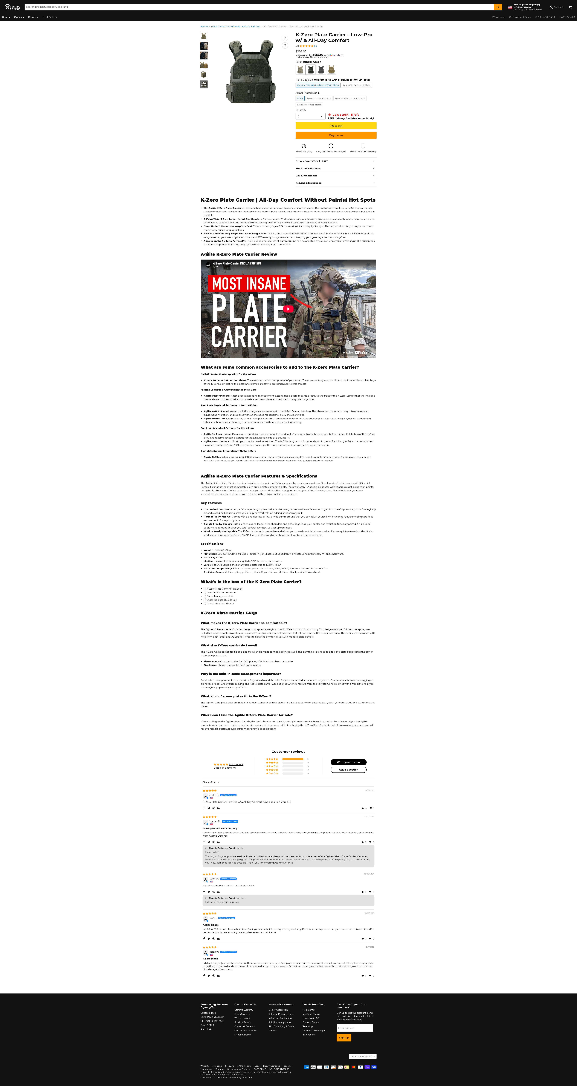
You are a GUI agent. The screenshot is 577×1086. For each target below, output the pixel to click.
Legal (257, 1066)
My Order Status (311, 1014)
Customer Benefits (244, 1026)
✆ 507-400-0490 (545, 17)
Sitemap (220, 1069)
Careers (272, 1030)
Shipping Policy (242, 1034)
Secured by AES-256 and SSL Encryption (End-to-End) (226, 1077)
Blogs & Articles (242, 1014)
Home (204, 26)
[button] (306, 46)
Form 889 (205, 1029)
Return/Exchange (271, 1066)
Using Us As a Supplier (212, 1017)
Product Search (242, 1022)
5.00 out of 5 (236, 764)
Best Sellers (50, 17)
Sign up (344, 1037)
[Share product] (285, 38)
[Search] (498, 7)
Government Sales (520, 17)
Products (229, 1066)
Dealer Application (278, 1010)
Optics (18, 17)
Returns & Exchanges (313, 1030)
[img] (210, 790)
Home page (206, 1069)
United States (361, 1056)
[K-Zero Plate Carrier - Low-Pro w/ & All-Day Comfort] (204, 36)
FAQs (240, 1066)
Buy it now (336, 135)
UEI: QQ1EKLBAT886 (211, 1021)
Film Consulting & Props (281, 1026)
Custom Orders (310, 1022)
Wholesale (498, 17)
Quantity (301, 110)
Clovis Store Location (245, 1030)
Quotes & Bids (208, 1013)
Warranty (204, 1066)
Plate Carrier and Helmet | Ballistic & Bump (235, 26)
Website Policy (242, 1018)
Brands (32, 17)
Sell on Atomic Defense (238, 1069)
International (309, 1034)
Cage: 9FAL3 (207, 1025)
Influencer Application (280, 1018)
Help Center (308, 1010)
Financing (307, 1026)
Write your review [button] (348, 762)
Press (248, 1066)
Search (287, 1066)
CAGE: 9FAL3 (260, 1069)
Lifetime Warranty (243, 1010)
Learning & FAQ (310, 1018)
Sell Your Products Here (281, 1014)
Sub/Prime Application (280, 1022)
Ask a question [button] (348, 769)
